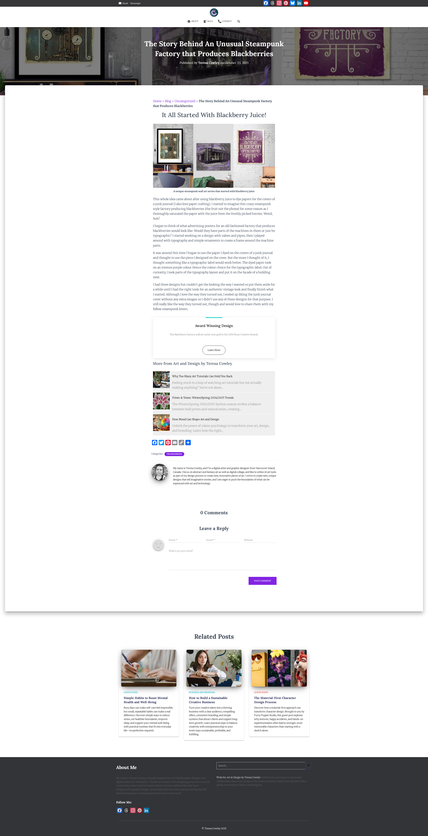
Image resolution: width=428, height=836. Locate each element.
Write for (238, 777)
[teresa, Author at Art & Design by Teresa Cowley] (159, 472)
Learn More (214, 350)
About (194, 21)
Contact (227, 21)
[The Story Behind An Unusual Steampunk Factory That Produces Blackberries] (161, 379)
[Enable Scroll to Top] (421, 829)
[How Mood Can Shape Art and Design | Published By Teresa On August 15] (161, 422)
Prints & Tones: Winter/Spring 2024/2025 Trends (203, 397)
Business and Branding (202, 692)
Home (157, 101)
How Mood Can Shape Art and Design (195, 419)
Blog (210, 21)
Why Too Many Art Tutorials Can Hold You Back (202, 376)
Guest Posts (131, 692)
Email (125, 3)
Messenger (135, 3)
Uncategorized (185, 101)
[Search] (308, 765)
